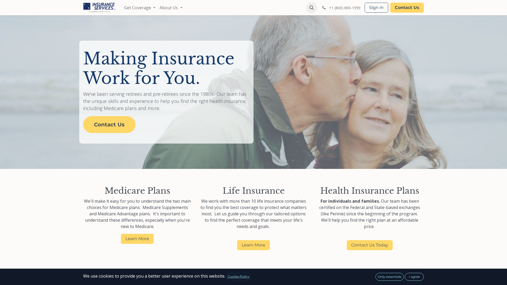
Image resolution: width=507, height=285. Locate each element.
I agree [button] (414, 277)
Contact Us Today (369, 245)
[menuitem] (139, 7)
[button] (311, 7)
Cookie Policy (238, 276)
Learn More (137, 238)
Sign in (376, 7)
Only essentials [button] (389, 277)
